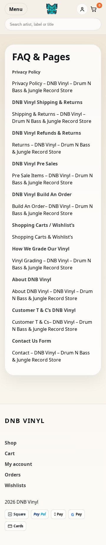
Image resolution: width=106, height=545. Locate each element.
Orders (13, 474)
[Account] (82, 9)
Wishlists (15, 485)
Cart (10, 453)
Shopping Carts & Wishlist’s (42, 237)
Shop (10, 443)
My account (18, 464)
